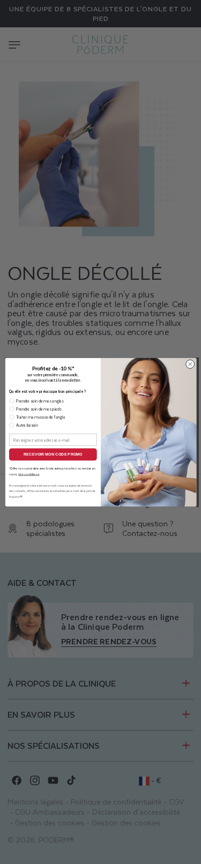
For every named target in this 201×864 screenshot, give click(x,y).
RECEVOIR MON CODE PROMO (52, 454)
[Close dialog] (189, 364)
